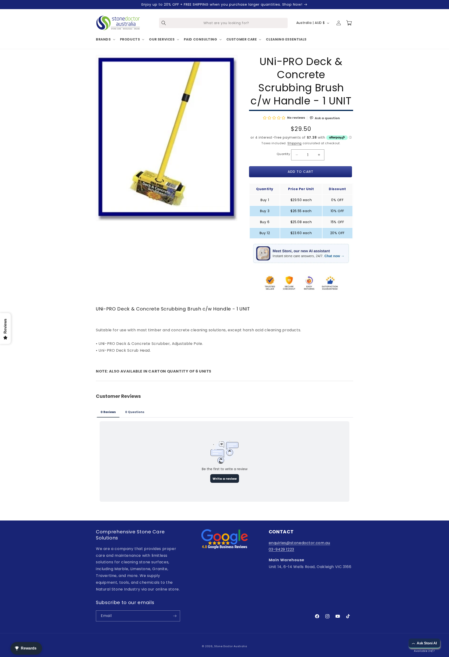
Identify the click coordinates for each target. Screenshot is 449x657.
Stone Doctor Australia (230, 646)
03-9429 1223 (281, 549)
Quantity (283, 154)
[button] (105, 39)
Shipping (294, 143)
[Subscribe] (175, 615)
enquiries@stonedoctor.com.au (299, 543)
